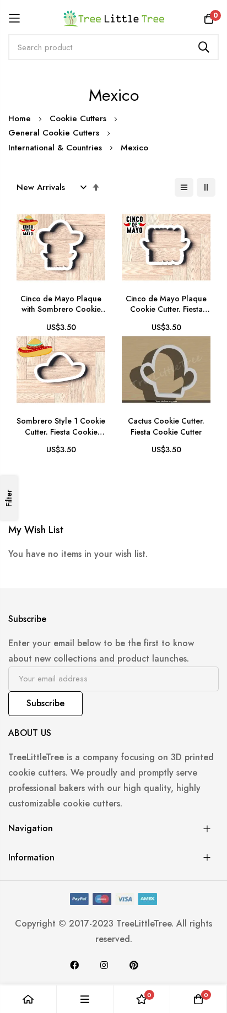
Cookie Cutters (79, 118)
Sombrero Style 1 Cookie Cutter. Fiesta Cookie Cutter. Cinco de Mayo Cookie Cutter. (61, 426)
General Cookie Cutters (55, 133)
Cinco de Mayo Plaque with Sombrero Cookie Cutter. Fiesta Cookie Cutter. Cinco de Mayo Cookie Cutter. (60, 304)
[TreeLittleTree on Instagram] (104, 965)
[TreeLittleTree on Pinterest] (133, 965)
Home (21, 118)
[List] (184, 187)
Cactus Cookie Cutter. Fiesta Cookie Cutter (166, 426)
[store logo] (114, 18)
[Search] (204, 47)
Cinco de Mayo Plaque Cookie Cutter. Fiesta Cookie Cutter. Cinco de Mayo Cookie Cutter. (166, 304)
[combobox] (113, 47)
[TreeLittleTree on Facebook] (74, 965)
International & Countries (56, 148)
